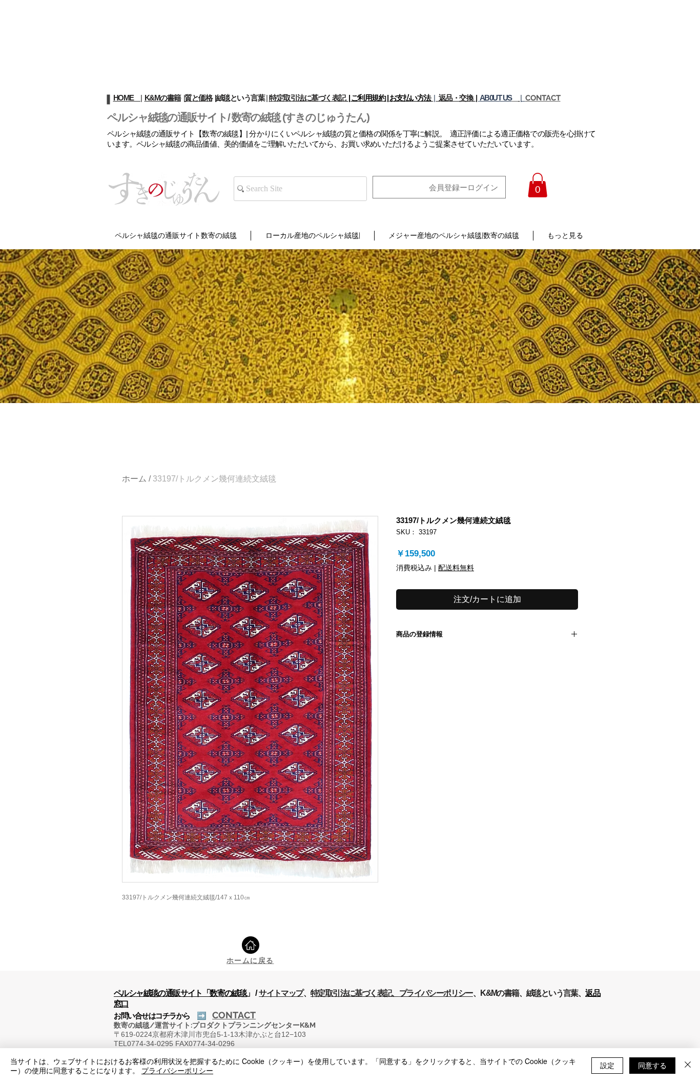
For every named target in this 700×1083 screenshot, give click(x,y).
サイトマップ (281, 993)
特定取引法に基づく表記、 (355, 993)
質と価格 (198, 97)
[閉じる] (688, 1065)
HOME (127, 97)
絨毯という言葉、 (555, 993)
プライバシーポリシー (436, 993)
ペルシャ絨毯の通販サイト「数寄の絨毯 (180, 993)
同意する (652, 1065)
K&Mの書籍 (163, 97)
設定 (607, 1065)
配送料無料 (456, 568)
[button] (537, 185)
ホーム (134, 478)
